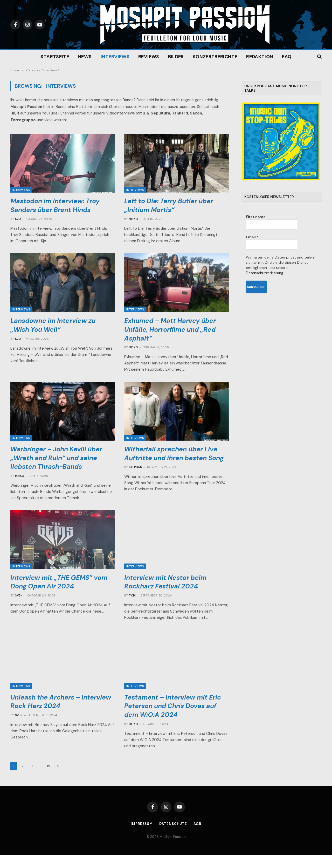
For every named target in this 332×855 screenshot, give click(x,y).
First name (256, 216)
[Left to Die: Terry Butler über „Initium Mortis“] (176, 163)
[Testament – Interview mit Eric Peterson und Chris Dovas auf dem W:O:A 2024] (176, 659)
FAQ (286, 56)
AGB (197, 824)
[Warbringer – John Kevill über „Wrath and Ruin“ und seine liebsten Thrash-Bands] (62, 411)
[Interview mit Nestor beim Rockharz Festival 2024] (176, 539)
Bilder (176, 56)
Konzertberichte (215, 56)
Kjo (18, 219)
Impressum (142, 824)
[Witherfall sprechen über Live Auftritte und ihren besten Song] (176, 411)
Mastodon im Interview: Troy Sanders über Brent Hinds (55, 205)
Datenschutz (173, 824)
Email (252, 237)
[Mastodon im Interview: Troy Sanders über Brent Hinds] (62, 163)
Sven (19, 595)
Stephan (135, 467)
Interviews (115, 56)
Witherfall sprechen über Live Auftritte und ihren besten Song (174, 453)
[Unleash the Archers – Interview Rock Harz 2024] (62, 659)
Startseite (54, 56)
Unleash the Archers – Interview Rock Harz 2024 (60, 701)
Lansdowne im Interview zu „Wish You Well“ (52, 325)
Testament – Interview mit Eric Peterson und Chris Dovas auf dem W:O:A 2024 (172, 706)
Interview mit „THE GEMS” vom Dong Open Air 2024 (58, 582)
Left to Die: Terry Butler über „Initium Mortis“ (168, 205)
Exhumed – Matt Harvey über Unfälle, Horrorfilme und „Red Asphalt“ (170, 329)
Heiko (133, 219)
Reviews (148, 56)
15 (48, 766)
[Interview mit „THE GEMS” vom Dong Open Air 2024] (62, 539)
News (85, 56)
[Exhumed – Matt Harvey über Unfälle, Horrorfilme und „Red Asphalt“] (176, 282)
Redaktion (259, 56)
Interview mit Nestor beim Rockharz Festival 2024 (165, 582)
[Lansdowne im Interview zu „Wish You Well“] (62, 282)
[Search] (319, 57)
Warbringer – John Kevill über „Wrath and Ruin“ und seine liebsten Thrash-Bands (56, 458)
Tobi (132, 595)
